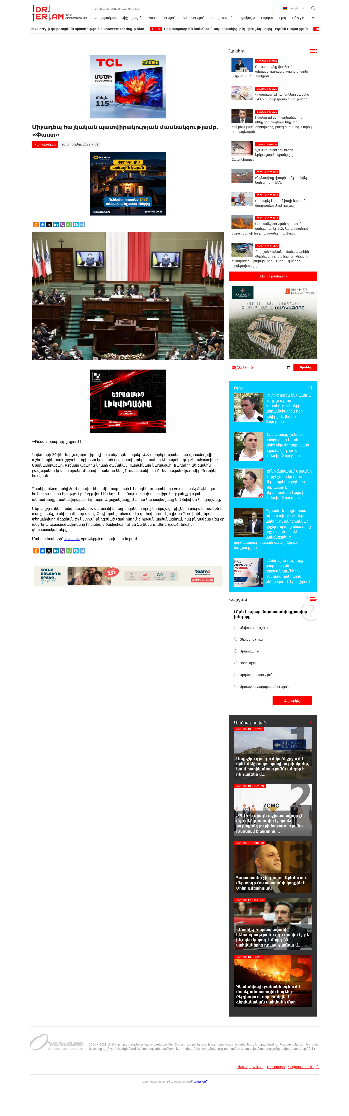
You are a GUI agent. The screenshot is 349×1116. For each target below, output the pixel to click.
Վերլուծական (222, 18)
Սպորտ (267, 18)
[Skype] (76, 224)
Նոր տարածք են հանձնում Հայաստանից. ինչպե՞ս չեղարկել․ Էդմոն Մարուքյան (186, 29)
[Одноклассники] (36, 224)
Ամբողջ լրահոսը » (273, 276)
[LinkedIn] (56, 224)
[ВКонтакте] (42, 224)
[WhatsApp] (69, 224)
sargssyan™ (201, 1081)
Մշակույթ (247, 18)
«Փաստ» (72, 538)
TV (312, 18)
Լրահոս (237, 50)
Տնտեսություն (194, 18)
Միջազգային (132, 18)
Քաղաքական (105, 18)
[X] (49, 224)
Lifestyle (298, 18)
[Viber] (62, 224)
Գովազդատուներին (303, 1067)
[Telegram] (82, 224)
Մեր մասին (276, 1067)
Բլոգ (282, 18)
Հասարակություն (162, 18)
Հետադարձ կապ (250, 1067)
